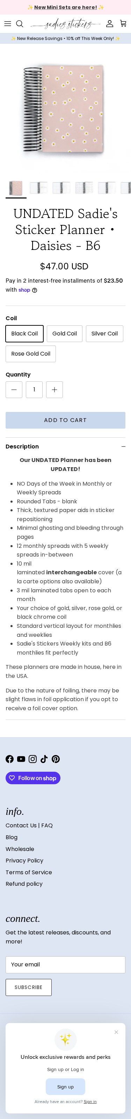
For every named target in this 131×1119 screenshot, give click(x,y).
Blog (11, 837)
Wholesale (20, 849)
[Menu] (7, 23)
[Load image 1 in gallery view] (65, 109)
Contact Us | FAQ (29, 825)
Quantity (18, 375)
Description (22, 447)
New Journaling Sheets (87, 10)
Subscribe (29, 987)
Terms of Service (29, 872)
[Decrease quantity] (14, 389)
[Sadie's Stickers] (65, 24)
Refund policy (24, 884)
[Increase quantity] (54, 389)
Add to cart (65, 420)
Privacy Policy (24, 861)
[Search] (23, 23)
